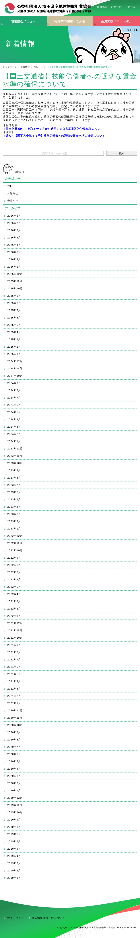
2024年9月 (14, 383)
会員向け (12, 200)
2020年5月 (14, 761)
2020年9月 (14, 732)
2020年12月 (15, 710)
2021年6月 (14, 666)
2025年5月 (14, 324)
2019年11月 (14, 805)
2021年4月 (14, 681)
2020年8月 (14, 739)
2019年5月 (14, 848)
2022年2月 (14, 608)
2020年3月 (14, 775)
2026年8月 (14, 215)
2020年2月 (14, 783)
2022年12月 (15, 535)
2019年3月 (14, 863)
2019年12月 (15, 797)
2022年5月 (14, 586)
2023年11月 (14, 455)
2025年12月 (15, 273)
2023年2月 (14, 521)
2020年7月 (14, 746)
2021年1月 (14, 703)
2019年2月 (14, 870)
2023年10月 (15, 463)
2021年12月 (15, 623)
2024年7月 (14, 397)
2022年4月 (14, 594)
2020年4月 (14, 768)
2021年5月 (14, 674)
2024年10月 (15, 375)
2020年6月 (14, 754)
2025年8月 (14, 303)
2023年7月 (14, 484)
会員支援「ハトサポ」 (116, 21)
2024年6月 (14, 404)
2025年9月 (14, 295)
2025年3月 (14, 339)
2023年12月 (15, 448)
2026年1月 (14, 266)
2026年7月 (14, 223)
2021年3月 (14, 688)
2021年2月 (14, 695)
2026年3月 (14, 252)
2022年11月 (14, 543)
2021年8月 (14, 652)
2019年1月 (14, 877)
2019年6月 (14, 841)
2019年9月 (14, 819)
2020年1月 (14, 790)
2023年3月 (14, 514)
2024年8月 (14, 390)
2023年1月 (14, 528)
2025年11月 (14, 281)
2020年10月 (15, 725)
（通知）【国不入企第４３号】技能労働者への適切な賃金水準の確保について (54, 135)
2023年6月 (14, 492)
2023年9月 (14, 470)
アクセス (130, 6)
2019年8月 (14, 826)
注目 (10, 186)
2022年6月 (14, 579)
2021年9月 (14, 645)
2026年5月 (14, 237)
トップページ (10, 67)
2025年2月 (14, 346)
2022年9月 (14, 557)
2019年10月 (15, 812)
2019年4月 (14, 856)
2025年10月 (15, 288)
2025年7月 (14, 310)
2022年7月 (14, 572)
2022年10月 (15, 550)
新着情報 (25, 67)
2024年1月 (14, 441)
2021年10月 (15, 637)
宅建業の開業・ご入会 (69, 21)
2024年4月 (14, 419)
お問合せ (116, 6)
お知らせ (38, 67)
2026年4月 (14, 244)
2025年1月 (14, 354)
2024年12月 (15, 361)
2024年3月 (14, 426)
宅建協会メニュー (23, 21)
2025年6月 (14, 317)
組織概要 (102, 6)
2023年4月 (14, 506)
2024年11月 (14, 368)
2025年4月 (14, 332)
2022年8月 (14, 564)
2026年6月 (14, 230)
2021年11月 (14, 630)
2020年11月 (14, 717)
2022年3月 (14, 601)
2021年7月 (14, 659)
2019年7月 (14, 834)
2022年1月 (14, 615)
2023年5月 (14, 499)
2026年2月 (14, 259)
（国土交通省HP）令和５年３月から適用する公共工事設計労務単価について (53, 128)
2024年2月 (14, 434)
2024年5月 (14, 412)
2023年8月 (14, 477)
